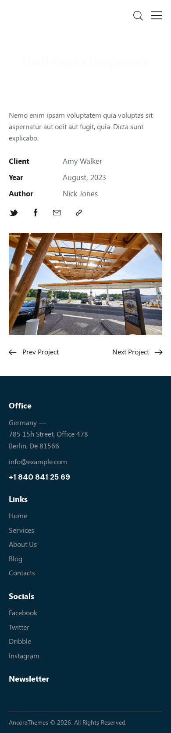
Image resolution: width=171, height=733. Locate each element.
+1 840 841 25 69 (39, 477)
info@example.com (38, 462)
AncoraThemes (28, 722)
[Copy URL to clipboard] (79, 213)
